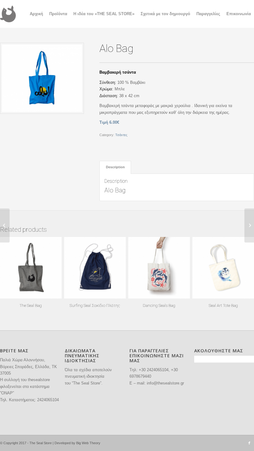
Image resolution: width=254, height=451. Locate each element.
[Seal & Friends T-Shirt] (5, 225)
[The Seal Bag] (249, 225)
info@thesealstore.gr (165, 383)
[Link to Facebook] (249, 443)
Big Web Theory (88, 443)
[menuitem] (36, 14)
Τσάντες (121, 135)
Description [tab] (115, 167)
